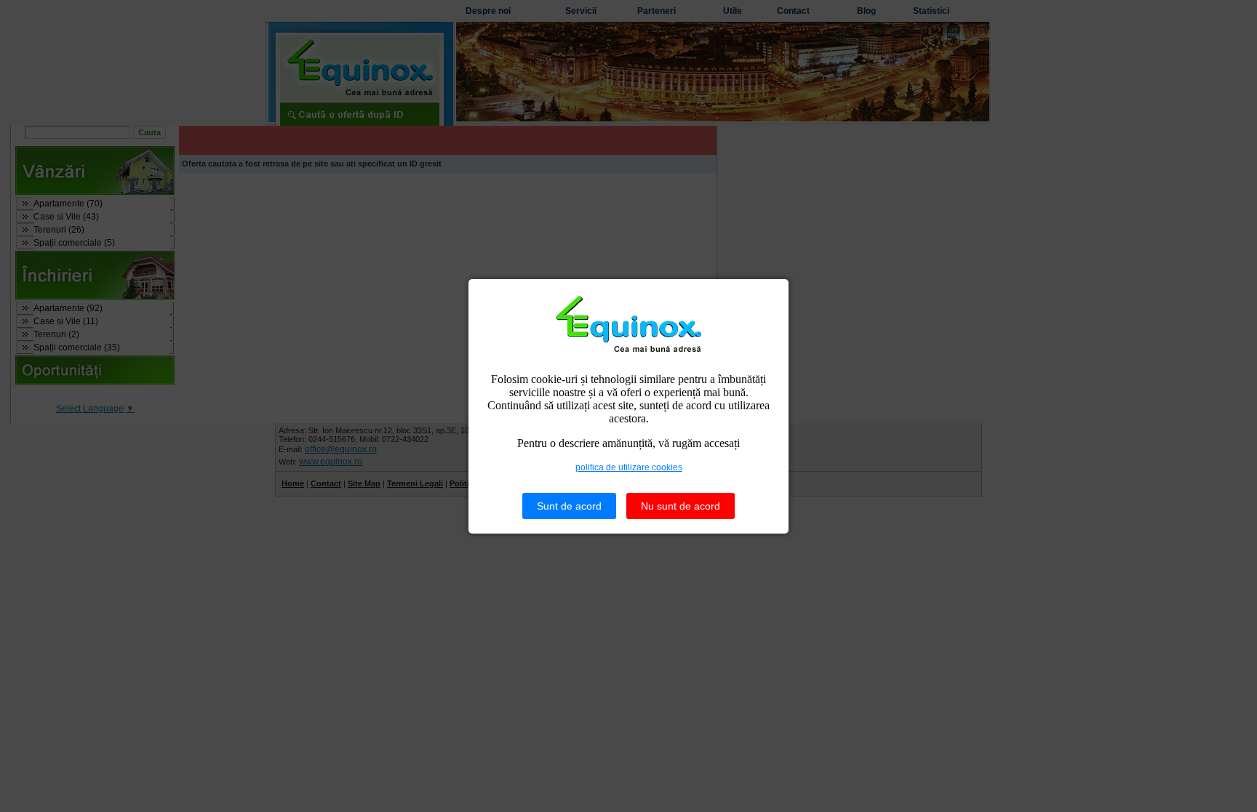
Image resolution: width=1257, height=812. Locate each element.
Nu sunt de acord (680, 506)
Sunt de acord (569, 506)
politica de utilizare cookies (628, 467)
